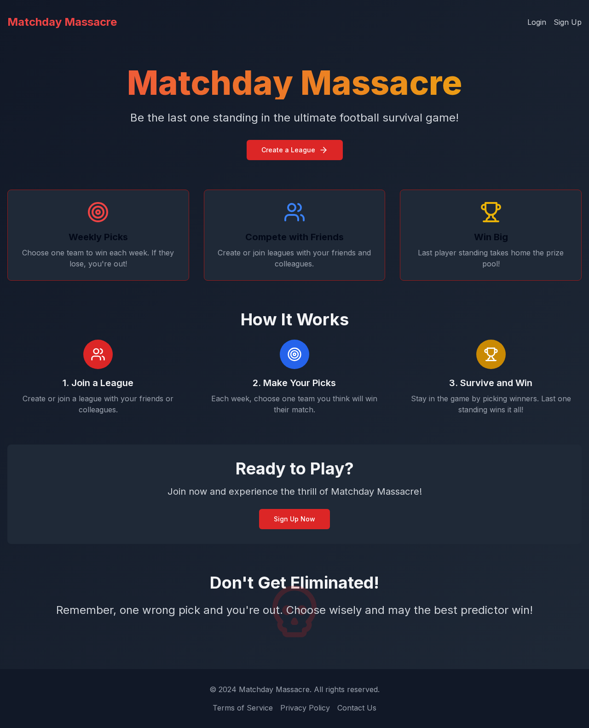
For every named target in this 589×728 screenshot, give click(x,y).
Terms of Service (243, 707)
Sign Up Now (294, 519)
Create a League (288, 150)
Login (536, 22)
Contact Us (356, 707)
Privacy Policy (305, 707)
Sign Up (568, 22)
